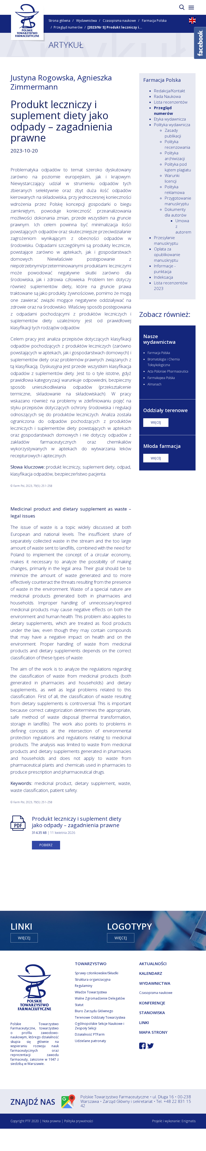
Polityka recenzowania (177, 144)
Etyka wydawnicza (170, 119)
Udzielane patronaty (90, 1041)
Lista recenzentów (170, 102)
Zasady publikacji (173, 133)
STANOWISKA (152, 1012)
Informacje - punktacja (165, 268)
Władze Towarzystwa (91, 992)
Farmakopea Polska (161, 378)
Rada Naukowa (167, 96)
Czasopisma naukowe (119, 20)
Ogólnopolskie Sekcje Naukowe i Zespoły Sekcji (99, 1025)
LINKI (144, 1022)
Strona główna (59, 20)
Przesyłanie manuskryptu (166, 240)
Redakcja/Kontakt (169, 90)
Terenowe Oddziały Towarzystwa (100, 1017)
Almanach (154, 384)
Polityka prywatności (78, 1121)
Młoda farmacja (162, 446)
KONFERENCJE (152, 1002)
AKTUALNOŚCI (153, 963)
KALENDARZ (150, 973)
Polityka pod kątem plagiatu (178, 166)
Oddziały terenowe (165, 410)
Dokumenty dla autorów (175, 212)
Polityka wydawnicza (172, 124)
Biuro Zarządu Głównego (94, 1011)
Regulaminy (83, 985)
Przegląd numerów (68, 27)
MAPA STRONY (153, 1032)
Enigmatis (189, 1121)
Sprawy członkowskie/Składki (96, 973)
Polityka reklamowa (175, 189)
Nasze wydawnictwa (159, 339)
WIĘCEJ (156, 422)
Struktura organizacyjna (93, 979)
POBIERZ (46, 845)
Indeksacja (163, 277)
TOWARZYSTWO (90, 963)
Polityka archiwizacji (175, 155)
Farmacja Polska (154, 20)
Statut (79, 1005)
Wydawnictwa (86, 20)
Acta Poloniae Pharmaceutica (168, 371)
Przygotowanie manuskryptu (178, 200)
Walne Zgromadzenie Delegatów (100, 998)
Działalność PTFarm (90, 1034)
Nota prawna (51, 1121)
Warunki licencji (172, 178)
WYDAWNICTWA (154, 983)
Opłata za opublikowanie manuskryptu (167, 254)
